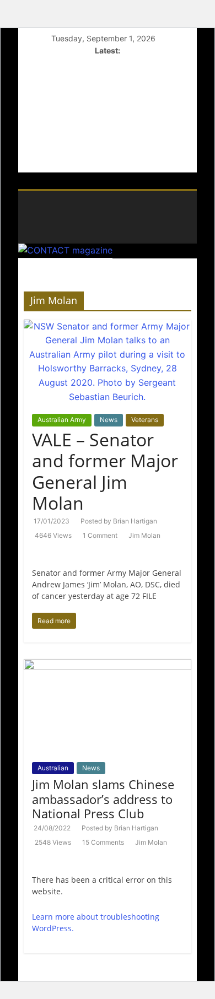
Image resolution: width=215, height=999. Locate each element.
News (108, 419)
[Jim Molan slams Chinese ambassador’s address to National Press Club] (108, 665)
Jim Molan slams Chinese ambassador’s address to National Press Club (103, 799)
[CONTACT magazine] (29, 195)
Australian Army (61, 419)
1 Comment (100, 535)
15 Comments (103, 842)
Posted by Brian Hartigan (118, 521)
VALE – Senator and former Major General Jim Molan (105, 471)
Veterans (144, 419)
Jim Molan (144, 535)
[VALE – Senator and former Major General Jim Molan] (108, 326)
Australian (52, 768)
